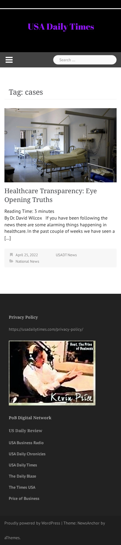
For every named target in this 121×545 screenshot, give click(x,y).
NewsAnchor (89, 523)
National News (27, 261)
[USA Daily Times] (60, 25)
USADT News (66, 254)
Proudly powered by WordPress (32, 523)
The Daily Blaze (22, 476)
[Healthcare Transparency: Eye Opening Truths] (60, 144)
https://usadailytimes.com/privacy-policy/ (46, 329)
